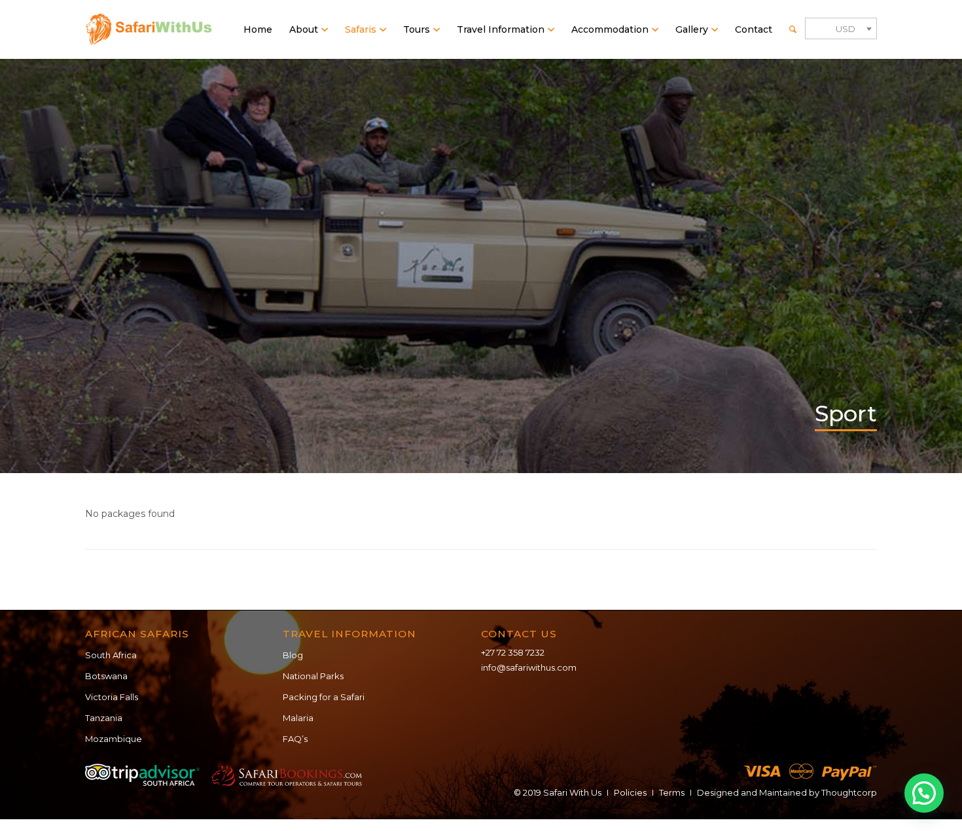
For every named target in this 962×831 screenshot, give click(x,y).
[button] (924, 793)
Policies (630, 792)
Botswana (106, 676)
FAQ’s (295, 739)
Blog (293, 655)
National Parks (313, 676)
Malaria (298, 718)
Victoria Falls (111, 697)
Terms (672, 792)
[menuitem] (258, 29)
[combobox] (841, 28)
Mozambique (113, 739)
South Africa (111, 655)
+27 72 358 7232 (512, 652)
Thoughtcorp (849, 792)
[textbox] (841, 29)
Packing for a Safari (324, 697)
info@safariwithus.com (529, 667)
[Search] (793, 29)
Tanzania (103, 718)
